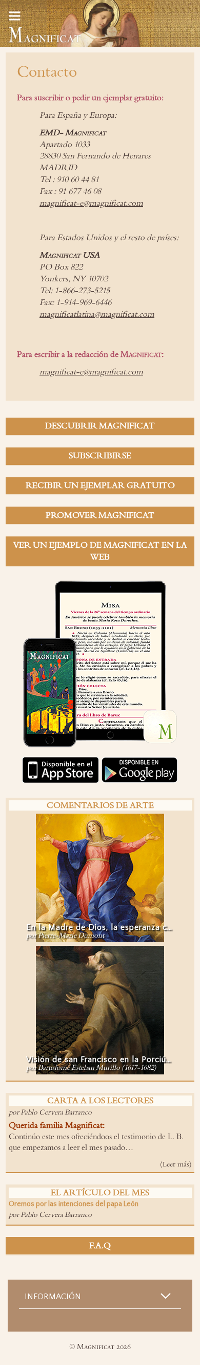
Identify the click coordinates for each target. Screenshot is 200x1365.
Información (53, 1296)
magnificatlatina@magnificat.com (96, 314)
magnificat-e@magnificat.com (91, 203)
